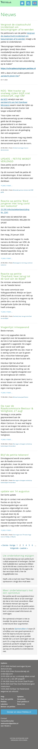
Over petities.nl (23, 701)
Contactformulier (7, 721)
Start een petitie (7, 699)
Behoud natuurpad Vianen (20, 397)
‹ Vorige (12, 545)
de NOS (4, 99)
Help (2, 696)
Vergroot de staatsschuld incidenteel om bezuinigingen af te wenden (18, 36)
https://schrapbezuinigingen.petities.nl (18, 68)
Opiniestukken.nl (21, 629)
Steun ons (21, 704)
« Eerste (4, 545)
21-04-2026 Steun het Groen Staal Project (17, 681)
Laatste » (24, 548)
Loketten (4, 704)
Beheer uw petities (8, 707)
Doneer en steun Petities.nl (19, 712)
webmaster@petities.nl (9, 723)
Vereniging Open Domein (19, 740)
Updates (20, 696)
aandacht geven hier (10, 76)
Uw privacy (21, 699)
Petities (3, 701)
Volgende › (15, 548)
